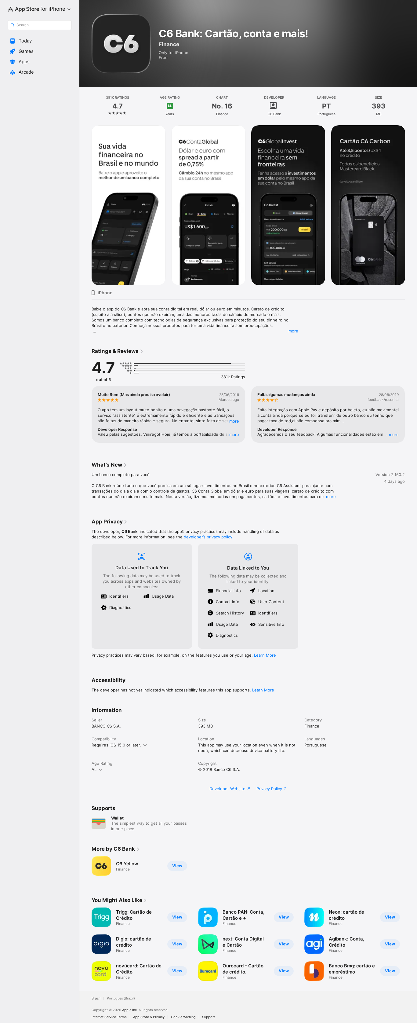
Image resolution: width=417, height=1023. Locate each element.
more (293, 330)
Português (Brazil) (121, 998)
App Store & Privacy (149, 1017)
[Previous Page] (85, 205)
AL (94, 769)
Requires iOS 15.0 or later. (116, 745)
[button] (39, 41)
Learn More (265, 655)
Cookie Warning (183, 1017)
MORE (234, 421)
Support (208, 1017)
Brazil (96, 998)
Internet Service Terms (109, 1017)
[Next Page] (411, 205)
